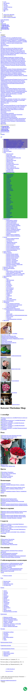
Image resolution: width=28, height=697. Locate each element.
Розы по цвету (18, 49)
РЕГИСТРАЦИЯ (11, 17)
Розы (2, 46)
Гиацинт (17, 58)
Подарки (3, 75)
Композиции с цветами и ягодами (9, 99)
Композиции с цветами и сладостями (15, 100)
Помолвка (22, 105)
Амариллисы (11, 57)
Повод (2, 104)
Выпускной (4, 108)
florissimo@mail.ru (5, 131)
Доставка (5, 5)
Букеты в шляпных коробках (13, 225)
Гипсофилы (22, 58)
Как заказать (6, 3)
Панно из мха (6, 121)
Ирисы (2, 61)
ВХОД (5, 17)
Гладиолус (3, 59)
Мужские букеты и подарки (10, 611)
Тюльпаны (13, 65)
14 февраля (9, 295)
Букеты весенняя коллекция (13, 83)
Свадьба (18, 105)
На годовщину (21, 106)
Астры (21, 57)
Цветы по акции (5, 45)
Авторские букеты (16, 80)
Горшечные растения (6, 645)
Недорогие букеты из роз (7, 52)
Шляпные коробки (8, 617)
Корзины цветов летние (19, 89)
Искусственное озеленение (7, 113)
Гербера (13, 58)
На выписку (9, 285)
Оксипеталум (13, 62)
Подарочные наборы (8, 632)
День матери (10, 108)
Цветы (2, 56)
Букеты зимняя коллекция (12, 247)
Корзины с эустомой (17, 93)
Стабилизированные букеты (7, 648)
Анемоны (17, 57)
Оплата (5, 4)
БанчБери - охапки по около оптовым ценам (11, 43)
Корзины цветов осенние (19, 88)
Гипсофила (6, 606)
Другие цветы (21, 59)
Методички (3, 123)
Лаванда (10, 61)
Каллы (6, 61)
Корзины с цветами (8, 621)
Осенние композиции (17, 69)
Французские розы (18, 48)
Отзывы (5, 8)
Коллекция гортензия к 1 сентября (14, 143)
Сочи (2, 22)
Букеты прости (14, 106)
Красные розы (4, 48)
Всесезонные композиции (13, 70)
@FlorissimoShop (5, 28)
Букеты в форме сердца (12, 228)
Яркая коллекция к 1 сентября (19, 41)
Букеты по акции (7, 575)
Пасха (6, 109)
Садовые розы (23, 53)
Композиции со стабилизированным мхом (16, 315)
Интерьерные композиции (7, 74)
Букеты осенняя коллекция (11, 82)
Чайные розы (14, 50)
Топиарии (13, 121)
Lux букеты (24, 79)
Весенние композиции (16, 71)
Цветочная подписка (6, 110)
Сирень (3, 65)
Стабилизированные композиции (9, 117)
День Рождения (7, 105)
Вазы (4, 638)
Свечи (5, 639)
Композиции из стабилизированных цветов (11, 118)
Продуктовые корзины (6, 96)
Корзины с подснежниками (13, 92)
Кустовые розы (21, 50)
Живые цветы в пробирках (12, 75)
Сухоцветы (7, 65)
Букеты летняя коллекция (7, 79)
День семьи (11, 109)
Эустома (3, 66)
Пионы (23, 62)
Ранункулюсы (17, 63)
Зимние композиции (11, 222)
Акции (2, 572)
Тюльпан (5, 592)
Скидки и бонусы (7, 7)
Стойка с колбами (7, 622)
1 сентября (3, 36)
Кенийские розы (12, 54)
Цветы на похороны (19, 109)
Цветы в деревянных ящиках (15, 72)
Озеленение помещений (12, 306)
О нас (4, 1)
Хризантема (6, 602)
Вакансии (5, 9)
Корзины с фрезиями (11, 261)
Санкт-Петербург (5, 19)
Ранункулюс (6, 599)
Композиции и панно (8, 653)
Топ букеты (3, 44)
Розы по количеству (11, 166)
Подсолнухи (10, 63)
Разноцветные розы (8, 583)
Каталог (3, 35)
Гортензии (8, 59)
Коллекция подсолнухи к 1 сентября (11, 38)
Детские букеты (7, 610)
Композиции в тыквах (6, 69)
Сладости (3, 97)
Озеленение (3, 112)
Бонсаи (24, 118)
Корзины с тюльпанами (17, 91)
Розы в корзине (17, 52)
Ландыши (14, 61)
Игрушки (5, 633)
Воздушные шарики (8, 637)
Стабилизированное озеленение (9, 114)
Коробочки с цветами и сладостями (12, 623)
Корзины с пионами (6, 91)
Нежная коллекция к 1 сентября (14, 146)
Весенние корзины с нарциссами (14, 264)
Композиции (4, 67)
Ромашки (23, 63)
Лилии (19, 61)
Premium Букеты (17, 79)
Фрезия (18, 65)
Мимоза (3, 62)
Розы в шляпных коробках (13, 53)
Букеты (2, 78)
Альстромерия (4, 57)
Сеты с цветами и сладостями (13, 272)
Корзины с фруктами (6, 95)
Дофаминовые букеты (6, 80)
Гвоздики (3, 58)
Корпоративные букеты (6, 642)
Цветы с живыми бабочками (13, 235)
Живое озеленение (11, 115)
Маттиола (23, 61)
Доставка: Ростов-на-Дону (10, 13)
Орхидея (19, 62)
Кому (2, 105)
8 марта (21, 108)
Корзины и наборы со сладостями (9, 101)
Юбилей (13, 105)
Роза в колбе (4, 119)
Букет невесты (4, 85)
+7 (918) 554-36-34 (5, 26)
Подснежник (4, 63)
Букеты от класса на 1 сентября (8, 37)
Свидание (7, 106)
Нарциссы (7, 62)
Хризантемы (23, 65)
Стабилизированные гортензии (14, 319)
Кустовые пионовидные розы (8, 49)
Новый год (16, 108)
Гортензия (5, 596)
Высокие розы (4, 54)
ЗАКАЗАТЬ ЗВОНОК (8, 14)
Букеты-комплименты (11, 250)
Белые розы (11, 48)
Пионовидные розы (6, 50)
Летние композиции (19, 74)
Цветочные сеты (5, 102)
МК (4, 10)
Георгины (8, 58)
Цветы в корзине (5, 87)
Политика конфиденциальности (8, 680)
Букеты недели (10, 245)
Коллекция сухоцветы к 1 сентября (14, 40)
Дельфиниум (14, 59)
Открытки (5, 634)
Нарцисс (5, 601)
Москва (2, 21)
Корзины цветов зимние (7, 88)
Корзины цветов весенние (7, 89)
